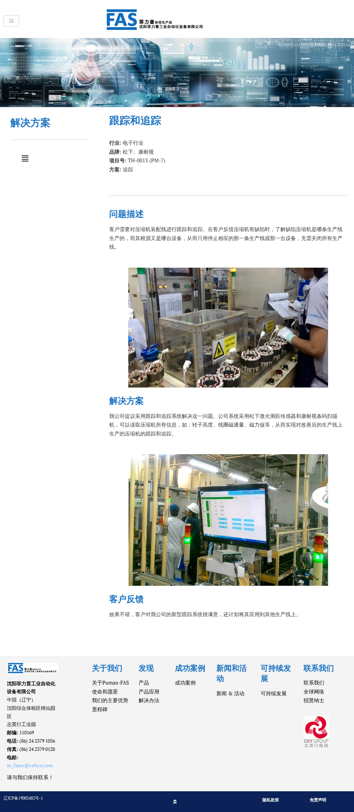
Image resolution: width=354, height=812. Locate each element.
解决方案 (30, 122)
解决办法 (149, 700)
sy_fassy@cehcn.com (30, 765)
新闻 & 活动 (230, 693)
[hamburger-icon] (11, 21)
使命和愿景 (105, 691)
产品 (144, 682)
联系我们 (314, 682)
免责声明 (318, 799)
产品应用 (149, 691)
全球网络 (314, 691)
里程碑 (100, 709)
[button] (25, 158)
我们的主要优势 (110, 700)
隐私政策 (270, 799)
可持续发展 (274, 693)
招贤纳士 (314, 700)
